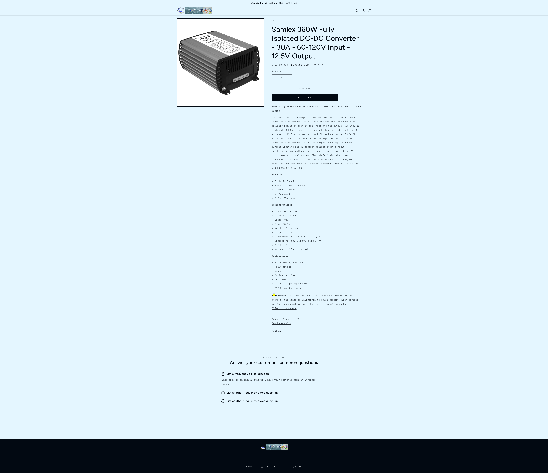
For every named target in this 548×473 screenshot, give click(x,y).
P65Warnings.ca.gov (284, 308)
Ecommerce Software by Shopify (288, 467)
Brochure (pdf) (281, 323)
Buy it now (305, 97)
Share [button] (278, 331)
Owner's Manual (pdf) (285, 319)
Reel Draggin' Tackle (263, 467)
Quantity (276, 71)
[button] (356, 10)
